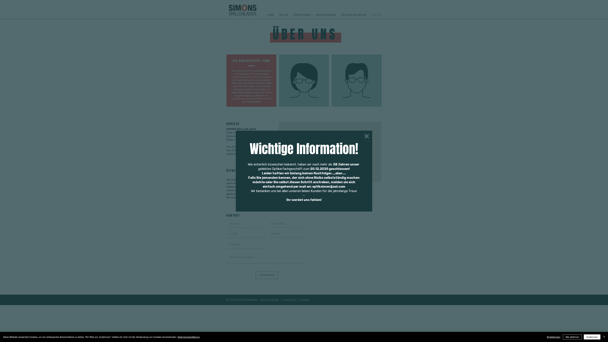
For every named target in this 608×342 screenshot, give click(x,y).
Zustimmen (592, 337)
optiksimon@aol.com (328, 186)
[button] (366, 136)
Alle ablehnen (572, 337)
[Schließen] (604, 336)
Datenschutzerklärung (189, 337)
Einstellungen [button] (553, 337)
